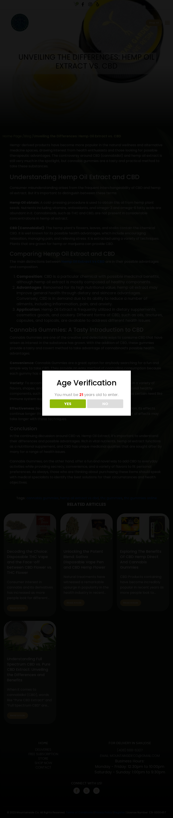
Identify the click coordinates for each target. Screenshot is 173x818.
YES (67, 403)
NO (105, 403)
